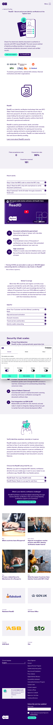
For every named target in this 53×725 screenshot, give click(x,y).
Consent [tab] (9, 351)
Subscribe (32, 717)
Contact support (32, 687)
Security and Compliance (34, 671)
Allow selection (26, 376)
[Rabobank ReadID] (33, 68)
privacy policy (33, 714)
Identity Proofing (7, 9)
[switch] (20, 371)
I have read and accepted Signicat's (39, 713)
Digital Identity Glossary (34, 676)
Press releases (31, 673)
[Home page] (4, 4)
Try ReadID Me (25, 54)
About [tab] (43, 351)
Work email (31, 706)
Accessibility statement (34, 679)
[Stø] (12, 68)
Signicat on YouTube (33, 695)
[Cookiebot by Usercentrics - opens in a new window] (46, 348)
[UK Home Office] (12, 64)
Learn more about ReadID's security (18, 139)
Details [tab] (26, 351)
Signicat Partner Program (34, 665)
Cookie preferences (33, 698)
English (4, 662)
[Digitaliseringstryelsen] (22, 64)
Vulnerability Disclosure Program (36, 681)
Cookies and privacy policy (34, 668)
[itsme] (33, 64)
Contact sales (31, 684)
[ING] (22, 68)
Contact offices (32, 690)
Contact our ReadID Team (26, 502)
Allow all (43, 376)
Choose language (6, 660)
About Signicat (31, 660)
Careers (30, 663)
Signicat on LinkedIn (33, 692)
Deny (10, 376)
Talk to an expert (10, 54)
